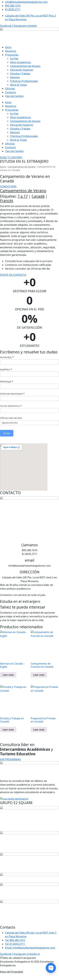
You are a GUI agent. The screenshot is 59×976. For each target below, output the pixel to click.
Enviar (6, 433)
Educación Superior (21, 69)
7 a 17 (23, 196)
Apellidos (6, 369)
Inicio (8, 47)
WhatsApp (6, 381)
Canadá (38, 196)
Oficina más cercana (11, 417)
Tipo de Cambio (14, 96)
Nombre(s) (7, 357)
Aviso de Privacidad (11, 971)
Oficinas (10, 88)
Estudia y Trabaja (20, 73)
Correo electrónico (11, 405)
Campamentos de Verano (25, 66)
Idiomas (15, 77)
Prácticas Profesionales (24, 81)
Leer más (8, 675)
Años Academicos (20, 62)
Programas (11, 54)
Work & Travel (18, 85)
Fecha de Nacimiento (12, 393)
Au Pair (14, 58)
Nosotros (10, 51)
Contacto (10, 92)
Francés (6, 200)
